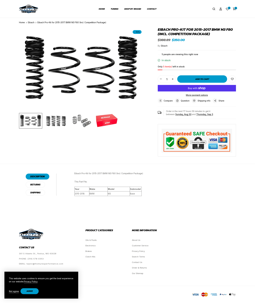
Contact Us (137, 262)
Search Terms (138, 256)
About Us (136, 240)
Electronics (90, 245)
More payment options (197, 95)
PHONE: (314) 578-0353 (31, 258)
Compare (168, 100)
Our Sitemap (137, 273)
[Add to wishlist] (232, 79)
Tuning (114, 8)
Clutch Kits (90, 256)
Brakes (88, 251)
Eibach (164, 45)
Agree (29, 291)
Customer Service (140, 245)
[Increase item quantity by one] (173, 79)
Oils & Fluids (91, 240)
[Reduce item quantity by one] (161, 79)
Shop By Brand (132, 8)
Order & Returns (139, 268)
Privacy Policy (138, 251)
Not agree (14, 291)
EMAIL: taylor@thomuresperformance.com (41, 264)
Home (102, 8)
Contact (151, 8)
